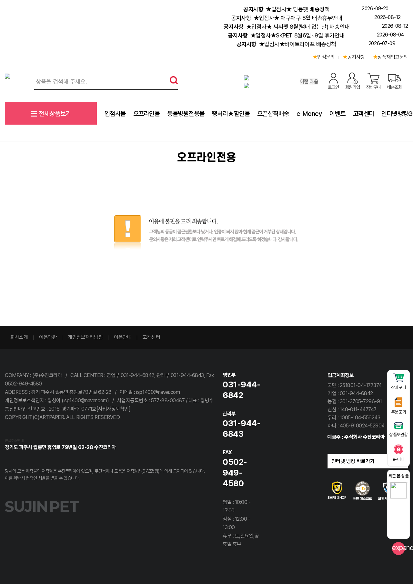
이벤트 (337, 114)
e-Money (309, 114)
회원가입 (352, 87)
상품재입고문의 (393, 57)
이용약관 (47, 337)
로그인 (333, 87)
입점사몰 (115, 114)
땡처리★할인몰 (231, 114)
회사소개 (19, 337)
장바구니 (373, 87)
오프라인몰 (146, 114)
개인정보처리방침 (85, 337)
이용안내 (122, 337)
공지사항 (356, 57)
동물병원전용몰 (186, 114)
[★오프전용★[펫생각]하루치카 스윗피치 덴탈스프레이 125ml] (398, 490)
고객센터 (363, 114)
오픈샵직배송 (273, 114)
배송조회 (394, 87)
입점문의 (326, 57)
